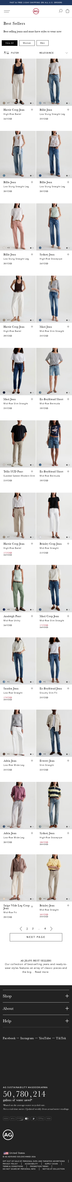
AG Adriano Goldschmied (18, 1157)
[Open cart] (67, 11)
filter (15, 53)
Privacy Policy (10, 1164)
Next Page (36, 937)
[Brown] (4, 103)
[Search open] (60, 10)
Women (27, 43)
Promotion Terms (39, 1166)
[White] (4, 464)
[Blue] (40, 103)
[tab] (30, 103)
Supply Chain (51, 1164)
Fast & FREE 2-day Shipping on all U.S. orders (36, 2)
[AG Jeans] (36, 11)
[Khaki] (4, 754)
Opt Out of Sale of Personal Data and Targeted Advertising (34, 1161)
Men (42, 43)
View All (9, 43)
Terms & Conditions (13, 1166)
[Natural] (4, 247)
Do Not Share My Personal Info (19, 1169)
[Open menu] (7, 11)
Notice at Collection (54, 1169)
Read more (42, 972)
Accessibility (31, 1164)
